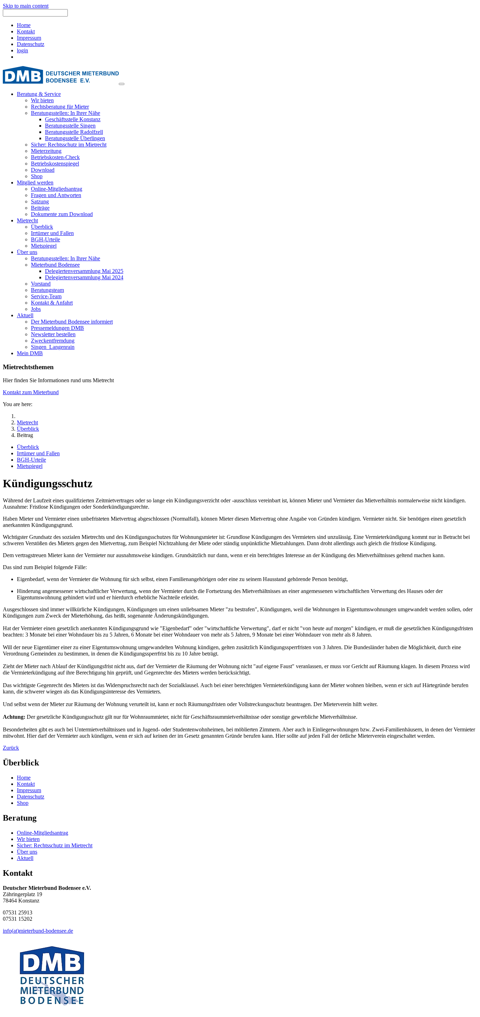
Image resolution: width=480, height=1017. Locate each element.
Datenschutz (30, 44)
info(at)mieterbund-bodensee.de (38, 931)
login (22, 50)
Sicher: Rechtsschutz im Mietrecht (54, 845)
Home (24, 25)
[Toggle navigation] (121, 84)
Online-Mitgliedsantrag (42, 833)
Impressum (29, 38)
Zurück (11, 748)
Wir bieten (28, 839)
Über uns (27, 852)
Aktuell (25, 858)
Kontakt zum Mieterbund (31, 392)
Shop (22, 803)
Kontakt (26, 31)
